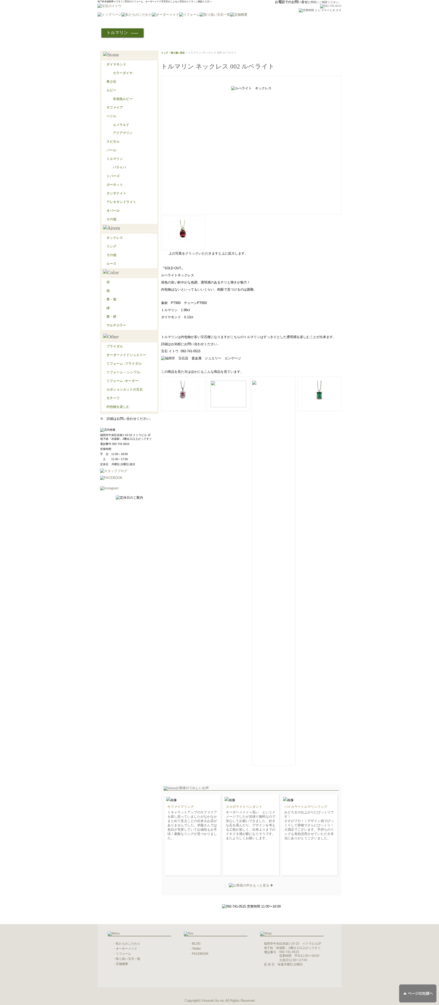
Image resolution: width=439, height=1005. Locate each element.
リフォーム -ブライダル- (124, 363)
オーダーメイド (126, 948)
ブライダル (114, 346)
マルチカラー (116, 325)
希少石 (111, 81)
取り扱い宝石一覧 (128, 959)
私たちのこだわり (128, 943)
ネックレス (114, 238)
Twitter (196, 948)
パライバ (119, 167)
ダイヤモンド (116, 64)
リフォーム (123, 954)
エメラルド (121, 125)
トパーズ (113, 176)
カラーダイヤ (123, 73)
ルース (111, 263)
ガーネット (114, 185)
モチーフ (113, 398)
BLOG (196, 943)
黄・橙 (111, 317)
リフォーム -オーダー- (122, 381)
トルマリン (114, 159)
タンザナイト (116, 193)
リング (111, 246)
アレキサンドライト (121, 202)
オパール (113, 210)
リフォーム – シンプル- (123, 372)
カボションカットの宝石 (124, 389)
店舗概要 (122, 964)
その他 (111, 219)
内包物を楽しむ (118, 407)
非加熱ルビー (123, 99)
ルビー (111, 90)
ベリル (111, 116)
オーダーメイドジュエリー (126, 355)
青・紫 (111, 299)
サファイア (114, 107)
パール (111, 150)
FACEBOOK (200, 954)
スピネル (113, 141)
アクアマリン (123, 133)
